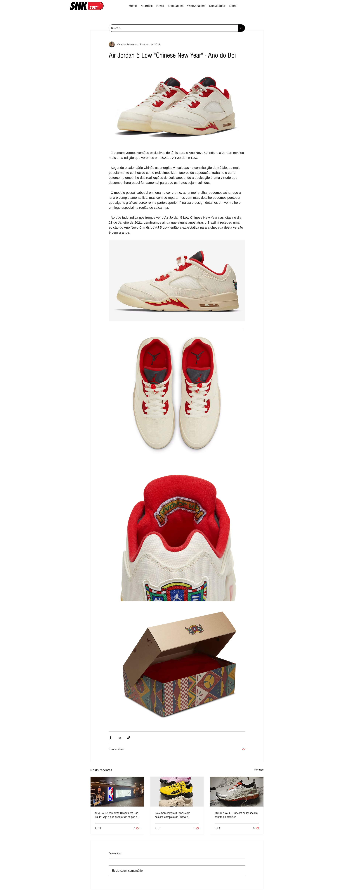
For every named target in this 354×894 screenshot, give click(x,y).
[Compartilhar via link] (128, 737)
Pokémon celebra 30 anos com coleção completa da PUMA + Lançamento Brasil (172, 815)
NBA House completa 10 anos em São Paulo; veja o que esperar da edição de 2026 (117, 815)
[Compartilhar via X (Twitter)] (119, 737)
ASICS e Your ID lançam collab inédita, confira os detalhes (236, 815)
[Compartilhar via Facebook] (110, 737)
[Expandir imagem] (177, 280)
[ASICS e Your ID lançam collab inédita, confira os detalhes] (236, 792)
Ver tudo (259, 769)
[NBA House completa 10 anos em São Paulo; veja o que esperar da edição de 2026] (117, 792)
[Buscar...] (241, 28)
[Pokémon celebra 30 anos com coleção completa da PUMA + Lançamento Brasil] (177, 792)
